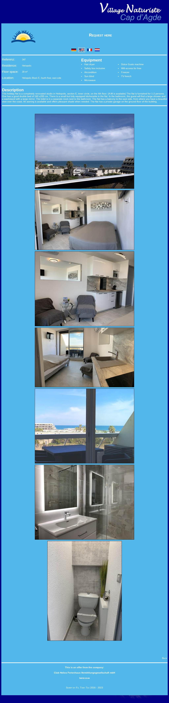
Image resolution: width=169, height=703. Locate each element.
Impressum (84, 678)
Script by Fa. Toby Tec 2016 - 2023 (84, 687)
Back (164, 658)
